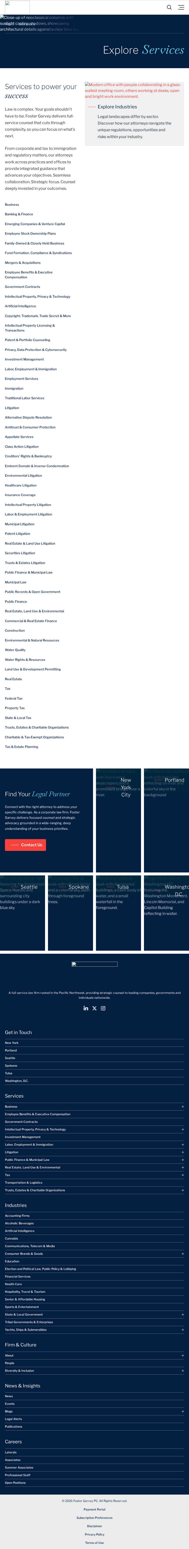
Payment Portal (94, 1509)
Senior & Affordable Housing (25, 1299)
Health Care (13, 1284)
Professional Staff (17, 1475)
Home (9, 24)
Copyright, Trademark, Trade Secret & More (38, 316)
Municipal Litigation (19, 524)
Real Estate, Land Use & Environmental (34, 611)
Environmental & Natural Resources (32, 640)
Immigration (14, 388)
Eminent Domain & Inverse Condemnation (37, 466)
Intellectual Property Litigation (28, 505)
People (9, 1363)
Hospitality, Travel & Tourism (25, 1291)
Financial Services (18, 1276)
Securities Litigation (20, 553)
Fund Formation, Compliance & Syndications (38, 253)
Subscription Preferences (94, 1518)
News (9, 1396)
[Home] (17, 7)
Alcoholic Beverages (19, 1223)
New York (11, 1043)
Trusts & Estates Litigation (25, 563)
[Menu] (181, 7)
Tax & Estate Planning (21, 747)
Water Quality (15, 650)
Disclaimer (94, 1526)
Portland (11, 1050)
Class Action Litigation (22, 446)
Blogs (9, 1411)
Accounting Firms (17, 1215)
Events (10, 1404)
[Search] (169, 7)
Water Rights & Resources (25, 660)
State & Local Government (24, 1314)
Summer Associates (19, 1467)
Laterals (10, 1452)
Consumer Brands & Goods (24, 1253)
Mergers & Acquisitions (23, 263)
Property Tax (15, 708)
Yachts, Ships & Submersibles (26, 1329)
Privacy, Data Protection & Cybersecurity (36, 350)
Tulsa (8, 1073)
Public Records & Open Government (32, 592)
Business (12, 204)
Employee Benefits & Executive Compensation (29, 274)
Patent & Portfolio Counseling (27, 340)
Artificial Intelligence (20, 306)
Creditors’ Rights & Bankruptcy (28, 456)
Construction (15, 630)
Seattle (10, 1058)
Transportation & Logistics (23, 1182)
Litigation (12, 408)
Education (12, 1261)
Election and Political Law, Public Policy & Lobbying (40, 1269)
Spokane (11, 1065)
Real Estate (13, 679)
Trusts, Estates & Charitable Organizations (37, 727)
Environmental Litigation (23, 475)
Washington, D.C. (17, 1081)
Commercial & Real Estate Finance (31, 621)
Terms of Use (94, 1543)
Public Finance (16, 601)
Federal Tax (13, 698)
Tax (7, 689)
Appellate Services (19, 437)
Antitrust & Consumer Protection (30, 427)
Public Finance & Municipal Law (28, 572)
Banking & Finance (19, 214)
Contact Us (31, 845)
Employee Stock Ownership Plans (30, 233)
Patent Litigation (17, 534)
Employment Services (21, 379)
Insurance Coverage (20, 495)
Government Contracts (22, 287)
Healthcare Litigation (21, 485)
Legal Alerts (13, 1419)
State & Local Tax (18, 718)
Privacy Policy (94, 1534)
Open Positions (15, 1482)
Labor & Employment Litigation (28, 514)
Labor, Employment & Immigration (31, 369)
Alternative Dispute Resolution (28, 417)
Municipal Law (15, 582)
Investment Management (24, 359)
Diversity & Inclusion (19, 1370)
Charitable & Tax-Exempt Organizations (34, 737)
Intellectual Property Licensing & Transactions (30, 327)
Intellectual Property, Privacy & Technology (37, 296)
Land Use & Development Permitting (33, 669)
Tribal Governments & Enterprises (29, 1322)
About (9, 1355)
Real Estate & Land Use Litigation (30, 543)
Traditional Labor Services (24, 398)
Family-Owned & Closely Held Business (34, 243)
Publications (13, 1426)
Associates (12, 1459)
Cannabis (11, 1238)
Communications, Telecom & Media (30, 1246)
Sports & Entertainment (22, 1307)
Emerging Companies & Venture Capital (35, 224)
